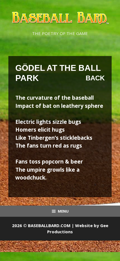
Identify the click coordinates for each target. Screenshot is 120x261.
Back (95, 78)
